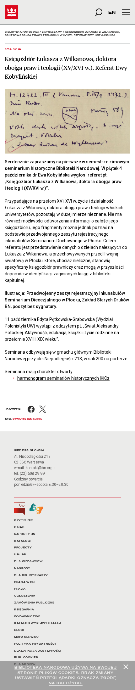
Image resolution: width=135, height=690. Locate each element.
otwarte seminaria (27, 419)
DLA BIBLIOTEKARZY (31, 575)
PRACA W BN (24, 582)
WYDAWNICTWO (27, 616)
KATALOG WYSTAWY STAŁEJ (37, 623)
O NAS (19, 527)
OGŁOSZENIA (24, 595)
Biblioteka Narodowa (22, 32)
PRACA (19, 589)
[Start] (11, 12)
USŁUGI (20, 554)
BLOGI (19, 630)
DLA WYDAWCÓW (28, 561)
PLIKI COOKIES (26, 657)
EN (112, 12)
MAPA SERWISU (26, 637)
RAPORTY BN (24, 534)
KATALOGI (22, 541)
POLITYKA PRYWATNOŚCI (35, 644)
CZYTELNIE (23, 520)
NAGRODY (22, 568)
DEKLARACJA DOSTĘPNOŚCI (37, 651)
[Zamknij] (126, 667)
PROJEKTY (23, 547)
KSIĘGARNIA (24, 609)
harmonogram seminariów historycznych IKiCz (63, 378)
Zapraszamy (52, 32)
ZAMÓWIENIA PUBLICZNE (34, 602)
